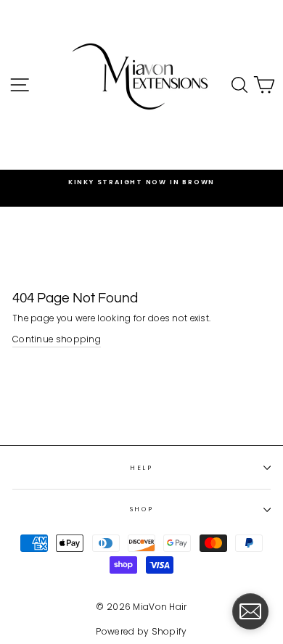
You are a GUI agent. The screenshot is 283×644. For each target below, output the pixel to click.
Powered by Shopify (141, 631)
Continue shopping (56, 339)
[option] (141, 182)
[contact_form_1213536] (250, 611)
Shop (142, 509)
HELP (141, 467)
